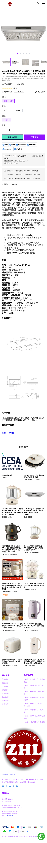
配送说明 (5, 686)
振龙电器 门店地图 (9, 774)
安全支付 (5, 690)
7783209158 (9, 815)
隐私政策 (5, 697)
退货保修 (5, 693)
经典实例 (5, 704)
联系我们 (5, 683)
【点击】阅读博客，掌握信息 (34, 722)
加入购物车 (12, 137)
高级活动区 (28, 675)
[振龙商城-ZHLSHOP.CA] (10, 4)
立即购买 (34, 137)
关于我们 (5, 679)
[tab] (5, 185)
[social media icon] (3, 786)
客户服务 (6, 675)
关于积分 (5, 701)
